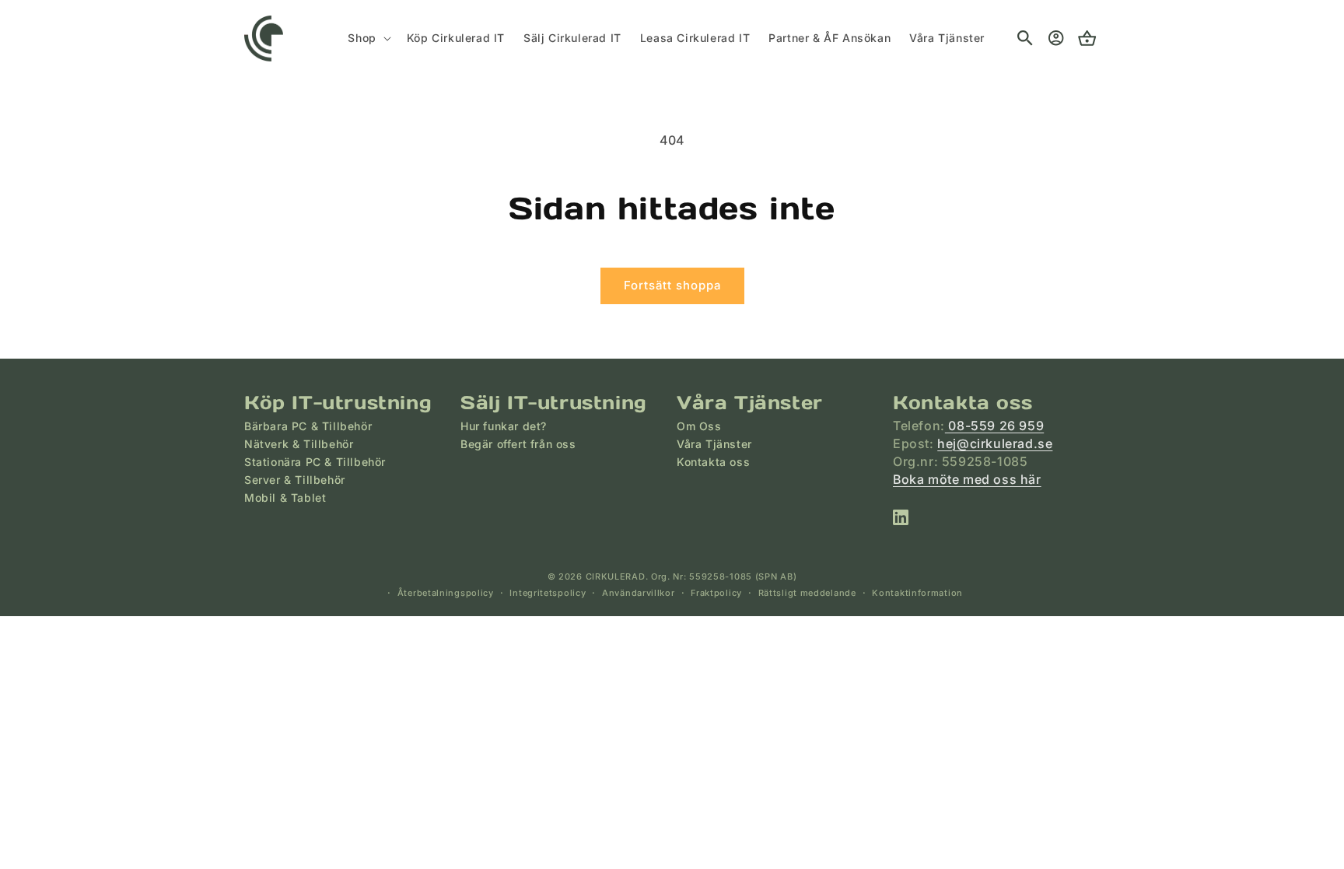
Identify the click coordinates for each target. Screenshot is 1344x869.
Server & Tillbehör (294, 479)
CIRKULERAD (616, 576)
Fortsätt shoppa (672, 285)
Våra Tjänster (714, 443)
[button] (367, 38)
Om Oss (699, 426)
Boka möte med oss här (967, 479)
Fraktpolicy (716, 592)
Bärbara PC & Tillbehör (308, 426)
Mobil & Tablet (285, 497)
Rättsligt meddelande (807, 592)
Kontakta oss (713, 461)
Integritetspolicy (547, 592)
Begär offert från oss (518, 443)
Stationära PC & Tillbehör (315, 461)
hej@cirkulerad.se (994, 443)
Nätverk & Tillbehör (298, 443)
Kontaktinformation (917, 592)
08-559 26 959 (994, 425)
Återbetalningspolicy (445, 592)
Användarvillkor (638, 592)
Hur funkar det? (503, 426)
